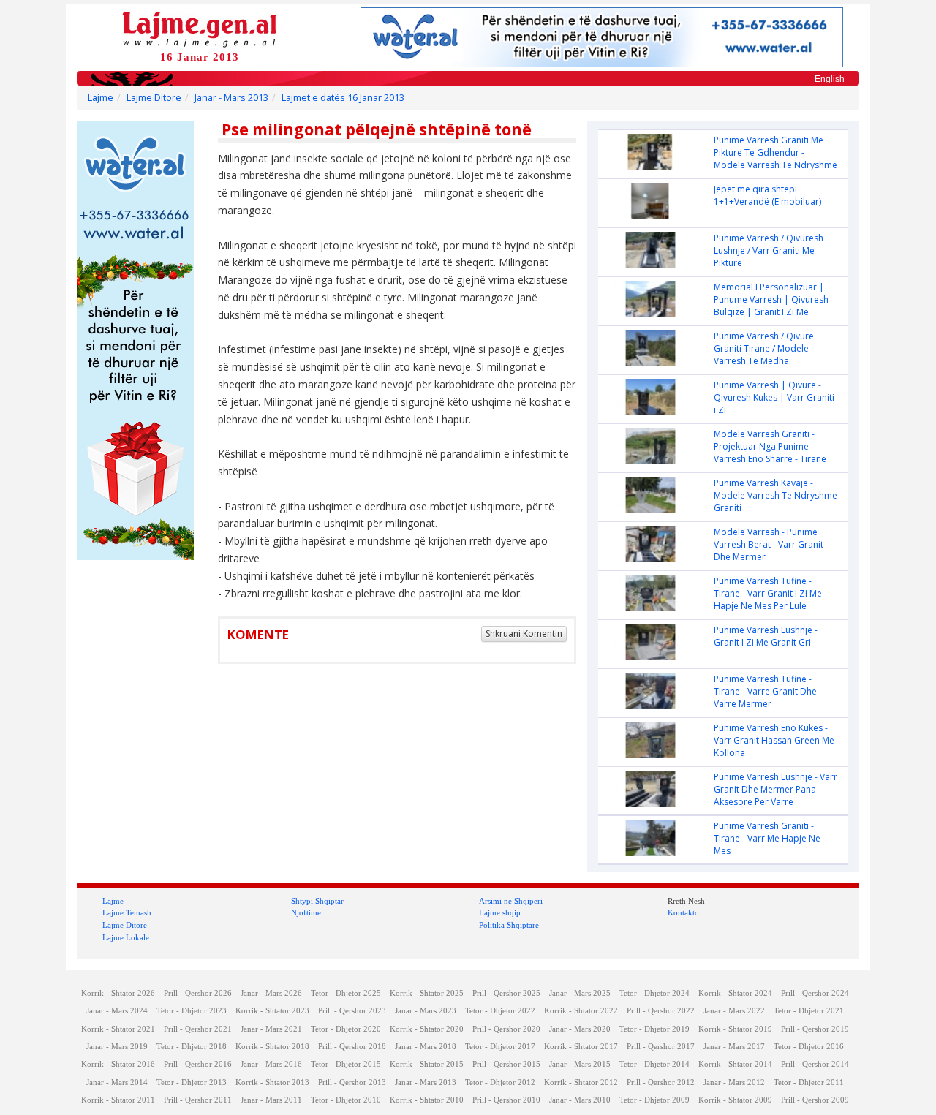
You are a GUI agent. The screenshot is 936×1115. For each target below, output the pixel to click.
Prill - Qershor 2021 (198, 1029)
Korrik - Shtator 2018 (272, 1047)
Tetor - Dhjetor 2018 (191, 1047)
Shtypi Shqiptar (317, 900)
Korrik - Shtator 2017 (581, 1047)
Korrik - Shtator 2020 (427, 1029)
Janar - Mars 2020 (580, 1029)
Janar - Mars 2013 (231, 97)
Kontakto (683, 912)
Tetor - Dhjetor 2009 (654, 1100)
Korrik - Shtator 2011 (118, 1100)
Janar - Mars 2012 (734, 1082)
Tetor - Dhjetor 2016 (809, 1047)
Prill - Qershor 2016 (198, 1064)
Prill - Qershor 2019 (815, 1029)
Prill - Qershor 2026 (198, 993)
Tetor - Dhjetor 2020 (346, 1029)
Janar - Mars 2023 (425, 1011)
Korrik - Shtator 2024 (735, 993)
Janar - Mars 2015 (580, 1064)
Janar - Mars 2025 (580, 993)
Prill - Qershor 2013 (352, 1082)
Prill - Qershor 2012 (661, 1082)
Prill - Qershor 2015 (506, 1064)
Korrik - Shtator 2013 (272, 1082)
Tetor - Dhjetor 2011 (809, 1082)
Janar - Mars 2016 (271, 1064)
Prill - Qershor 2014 (815, 1064)
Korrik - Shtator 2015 (427, 1064)
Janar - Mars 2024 (117, 1011)
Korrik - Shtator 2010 (427, 1100)
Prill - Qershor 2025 (506, 993)
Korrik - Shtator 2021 (118, 1029)
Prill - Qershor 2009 (815, 1100)
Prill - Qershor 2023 (352, 1011)
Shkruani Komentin (524, 633)
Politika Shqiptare (509, 925)
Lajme (100, 97)
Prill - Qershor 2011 (198, 1100)
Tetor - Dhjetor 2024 (654, 993)
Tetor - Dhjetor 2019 (654, 1029)
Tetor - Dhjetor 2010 (346, 1100)
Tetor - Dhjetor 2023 (191, 1011)
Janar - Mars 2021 (271, 1029)
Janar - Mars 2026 (271, 993)
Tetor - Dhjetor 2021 (809, 1011)
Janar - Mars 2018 (425, 1047)
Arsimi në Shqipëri (511, 900)
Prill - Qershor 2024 (815, 993)
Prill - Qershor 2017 (661, 1047)
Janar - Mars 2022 (734, 1011)
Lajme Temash (126, 912)
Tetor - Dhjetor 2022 (500, 1011)
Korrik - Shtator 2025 (427, 993)
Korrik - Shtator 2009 (735, 1100)
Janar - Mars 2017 (734, 1047)
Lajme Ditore (154, 97)
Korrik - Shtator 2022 (581, 1011)
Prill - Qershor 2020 (506, 1029)
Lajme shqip (500, 912)
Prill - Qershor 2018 (352, 1047)
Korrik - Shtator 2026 (118, 993)
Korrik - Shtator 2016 (118, 1064)
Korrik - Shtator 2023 (272, 1011)
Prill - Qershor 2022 (661, 1011)
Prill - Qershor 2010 (506, 1100)
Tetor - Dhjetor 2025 (346, 993)
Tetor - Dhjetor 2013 (191, 1082)
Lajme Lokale (125, 937)
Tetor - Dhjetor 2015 (346, 1064)
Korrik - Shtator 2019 (735, 1029)
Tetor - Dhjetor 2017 (500, 1047)
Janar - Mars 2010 (580, 1100)
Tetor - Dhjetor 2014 (654, 1064)
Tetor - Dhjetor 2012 (500, 1082)
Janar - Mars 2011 (271, 1100)
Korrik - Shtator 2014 (735, 1064)
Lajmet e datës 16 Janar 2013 (343, 97)
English (830, 79)
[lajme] (200, 28)
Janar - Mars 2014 (117, 1082)
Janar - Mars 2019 (117, 1047)
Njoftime (306, 912)
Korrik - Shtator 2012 (581, 1082)
